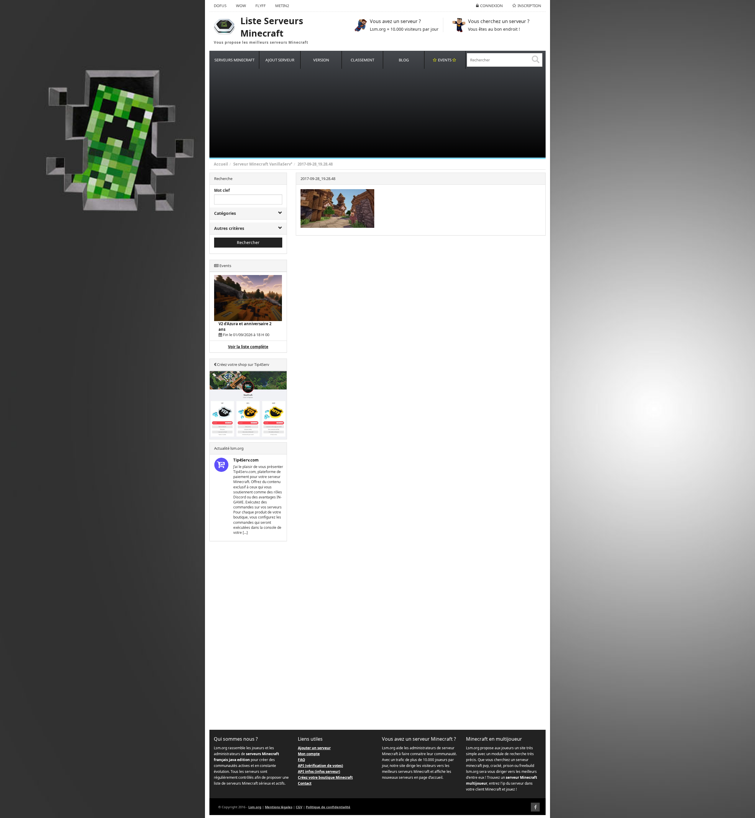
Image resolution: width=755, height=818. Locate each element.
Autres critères (229, 228)
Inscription (529, 5)
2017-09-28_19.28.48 (315, 164)
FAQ (301, 759)
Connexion (491, 5)
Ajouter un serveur (314, 747)
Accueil (221, 164)
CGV (299, 807)
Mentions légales (278, 807)
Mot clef (222, 190)
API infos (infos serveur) (319, 771)
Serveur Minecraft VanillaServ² (262, 164)
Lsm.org (254, 807)
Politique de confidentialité (328, 807)
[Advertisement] (386, 113)
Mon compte (309, 753)
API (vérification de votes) (320, 765)
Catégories (225, 213)
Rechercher (248, 242)
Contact (304, 783)
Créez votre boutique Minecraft (325, 777)
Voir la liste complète (248, 346)
